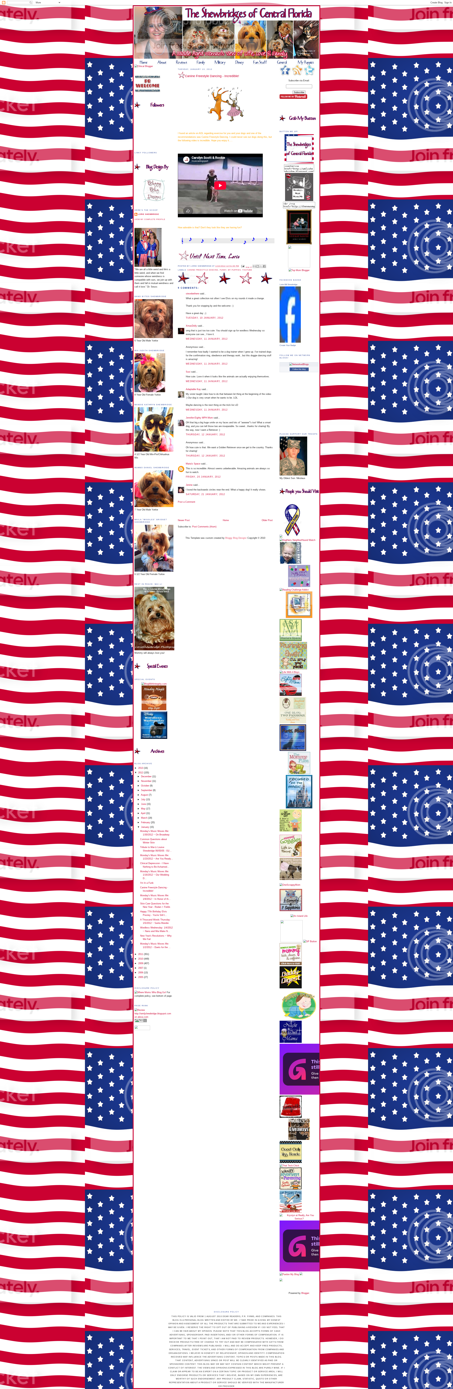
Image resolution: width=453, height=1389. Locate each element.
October (145, 785)
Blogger (305, 1293)
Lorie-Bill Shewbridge (288, 284)
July (143, 799)
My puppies (234, 270)
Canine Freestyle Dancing (202, 270)
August (145, 795)
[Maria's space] (291, 640)
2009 (141, 963)
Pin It (249, 267)
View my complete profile (149, 219)
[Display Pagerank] (140, 1021)
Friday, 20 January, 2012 (203, 476)
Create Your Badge (288, 345)
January (145, 827)
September (147, 790)
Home (226, 520)
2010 (141, 958)
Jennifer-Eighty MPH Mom (199, 417)
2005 (141, 977)
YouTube (247, 270)
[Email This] (254, 266)
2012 (141, 772)
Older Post (267, 520)
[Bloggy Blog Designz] (154, 200)
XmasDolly (191, 325)
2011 (141, 954)
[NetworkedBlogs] (299, 364)
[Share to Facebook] (264, 266)
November (146, 781)
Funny (223, 270)
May (143, 808)
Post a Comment (186, 502)
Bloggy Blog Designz (236, 538)
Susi (188, 371)
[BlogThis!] (257, 266)
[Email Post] (243, 266)
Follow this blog (299, 369)
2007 (141, 968)
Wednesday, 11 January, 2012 (207, 339)
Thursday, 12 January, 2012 (205, 434)
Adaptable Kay (194, 389)
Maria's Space (193, 463)
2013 (141, 768)
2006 (141, 972)
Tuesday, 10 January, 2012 (204, 317)
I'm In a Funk (147, 883)
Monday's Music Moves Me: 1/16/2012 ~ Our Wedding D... (154, 875)
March (144, 817)
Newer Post (184, 520)
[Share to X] (261, 266)
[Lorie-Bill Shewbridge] (290, 342)
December (146, 776)
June (144, 804)
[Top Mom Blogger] (299, 270)
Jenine (189, 485)
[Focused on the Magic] (299, 807)
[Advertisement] (198, 510)
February (146, 822)
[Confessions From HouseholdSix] (291, 1211)
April (143, 813)
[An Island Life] (299, 916)
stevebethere (192, 293)
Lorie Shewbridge (148, 214)
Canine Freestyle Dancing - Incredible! (212, 76)
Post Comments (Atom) (204, 526)
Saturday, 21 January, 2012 (205, 494)
